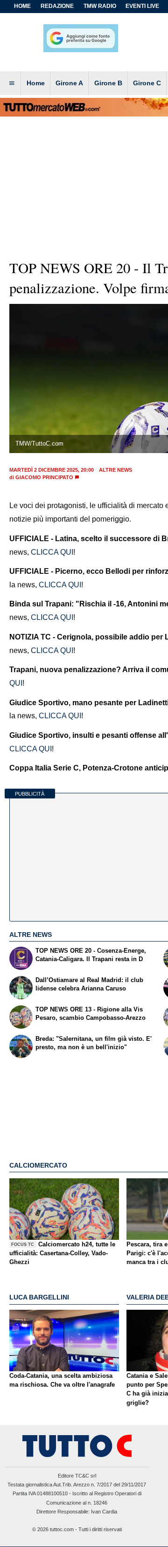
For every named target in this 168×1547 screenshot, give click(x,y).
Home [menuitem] (36, 83)
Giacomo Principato (44, 477)
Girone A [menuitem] (69, 83)
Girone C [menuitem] (147, 83)
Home (22, 6)
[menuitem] (12, 83)
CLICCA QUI (51, 552)
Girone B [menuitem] (108, 83)
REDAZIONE (57, 6)
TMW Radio (100, 6)
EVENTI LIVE (142, 6)
